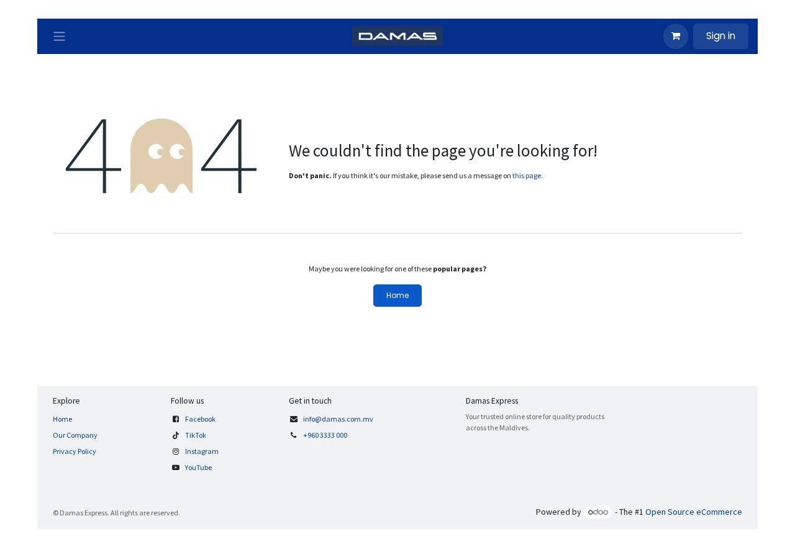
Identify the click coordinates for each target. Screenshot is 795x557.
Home (397, 295)
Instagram (202, 451)
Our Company (75, 435)
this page (526, 175)
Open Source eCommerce (693, 511)
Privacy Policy (74, 451)
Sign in (720, 35)
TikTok (195, 435)
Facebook (200, 418)
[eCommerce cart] (675, 36)
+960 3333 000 (325, 435)
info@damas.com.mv (338, 418)
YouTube (198, 467)
